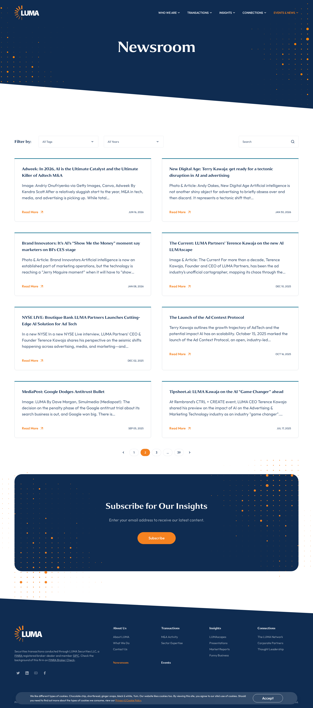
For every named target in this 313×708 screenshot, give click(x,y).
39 (179, 452)
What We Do (121, 643)
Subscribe (157, 538)
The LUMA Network (270, 637)
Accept (268, 698)
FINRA (18, 655)
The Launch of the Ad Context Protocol (206, 317)
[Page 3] (189, 452)
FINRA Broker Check (62, 660)
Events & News (284, 12)
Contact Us (120, 649)
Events (166, 663)
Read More (30, 212)
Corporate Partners (270, 643)
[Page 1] (123, 452)
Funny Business (219, 655)
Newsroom (120, 663)
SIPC (76, 655)
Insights (225, 12)
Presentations (218, 643)
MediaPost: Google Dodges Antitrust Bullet (63, 391)
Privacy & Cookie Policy (128, 700)
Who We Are (167, 12)
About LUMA (121, 637)
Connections (253, 12)
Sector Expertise (172, 643)
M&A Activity (169, 637)
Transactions (198, 12)
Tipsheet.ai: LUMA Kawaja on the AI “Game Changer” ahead (226, 391)
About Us (119, 628)
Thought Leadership (271, 649)
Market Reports (219, 649)
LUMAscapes (217, 637)
